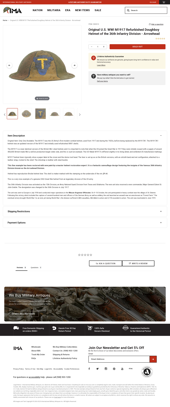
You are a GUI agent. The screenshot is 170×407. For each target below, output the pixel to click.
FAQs (33, 358)
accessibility (34, 377)
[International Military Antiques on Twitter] (97, 368)
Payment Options (17, 222)
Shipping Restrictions (19, 211)
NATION (38, 10)
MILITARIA (54, 10)
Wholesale (36, 347)
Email (90, 354)
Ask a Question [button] (107, 263)
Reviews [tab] (20, 267)
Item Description (16, 135)
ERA (67, 10)
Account (153, 2)
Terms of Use (30, 369)
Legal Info (48, 369)
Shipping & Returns (61, 355)
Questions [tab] (34, 267)
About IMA (35, 351)
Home (5, 20)
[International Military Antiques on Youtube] (122, 368)
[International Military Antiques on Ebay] (131, 368)
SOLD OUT (138, 47)
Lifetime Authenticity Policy (65, 358)
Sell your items (102, 81)
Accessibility (58, 369)
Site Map (40, 369)
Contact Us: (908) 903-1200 (65, 351)
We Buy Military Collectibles (65, 347)
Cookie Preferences (71, 369)
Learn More (101, 65)
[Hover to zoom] (42, 64)
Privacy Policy (18, 369)
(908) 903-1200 (63, 377)
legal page (57, 397)
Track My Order (38, 355)
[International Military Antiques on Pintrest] (114, 368)
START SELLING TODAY (23, 314)
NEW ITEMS (82, 10)
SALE (98, 10)
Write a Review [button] (140, 263)
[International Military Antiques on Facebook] (89, 368)
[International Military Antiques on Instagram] (105, 368)
